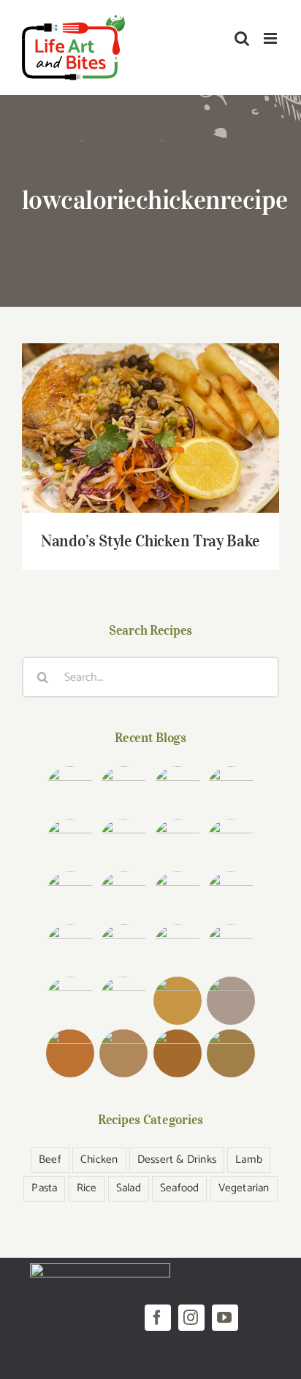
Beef (50, 1159)
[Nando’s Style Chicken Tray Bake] (124, 895)
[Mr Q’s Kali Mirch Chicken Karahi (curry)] (124, 948)
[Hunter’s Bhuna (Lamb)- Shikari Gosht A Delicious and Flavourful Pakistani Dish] (177, 843)
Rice (87, 1188)
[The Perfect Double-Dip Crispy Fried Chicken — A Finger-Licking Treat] (70, 790)
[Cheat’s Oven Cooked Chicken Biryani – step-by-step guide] (124, 843)
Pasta (44, 1188)
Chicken (99, 1159)
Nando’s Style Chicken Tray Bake (151, 415)
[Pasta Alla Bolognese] (230, 1053)
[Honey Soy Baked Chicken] (70, 895)
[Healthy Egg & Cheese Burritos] (124, 1053)
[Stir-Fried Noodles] (177, 895)
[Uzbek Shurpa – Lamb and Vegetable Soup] (70, 948)
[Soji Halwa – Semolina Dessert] (124, 1000)
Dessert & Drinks (176, 1159)
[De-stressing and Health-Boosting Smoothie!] (230, 1000)
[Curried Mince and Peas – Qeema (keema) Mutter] (177, 948)
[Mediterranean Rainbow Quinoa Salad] (230, 843)
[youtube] (225, 1317)
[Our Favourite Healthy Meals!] (230, 948)
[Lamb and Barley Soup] (70, 1053)
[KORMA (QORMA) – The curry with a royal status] (70, 1000)
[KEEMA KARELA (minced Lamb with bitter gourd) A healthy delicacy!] (230, 895)
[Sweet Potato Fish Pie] (177, 1053)
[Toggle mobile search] (242, 38)
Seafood (179, 1188)
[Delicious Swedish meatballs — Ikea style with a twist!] (230, 790)
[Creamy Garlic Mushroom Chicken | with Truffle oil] (124, 790)
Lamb (248, 1159)
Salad (128, 1188)
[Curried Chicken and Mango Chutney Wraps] (177, 1000)
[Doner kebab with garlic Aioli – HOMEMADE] (177, 790)
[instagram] (191, 1317)
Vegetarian (244, 1188)
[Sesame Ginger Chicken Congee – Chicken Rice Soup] (70, 843)
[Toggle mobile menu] (271, 38)
